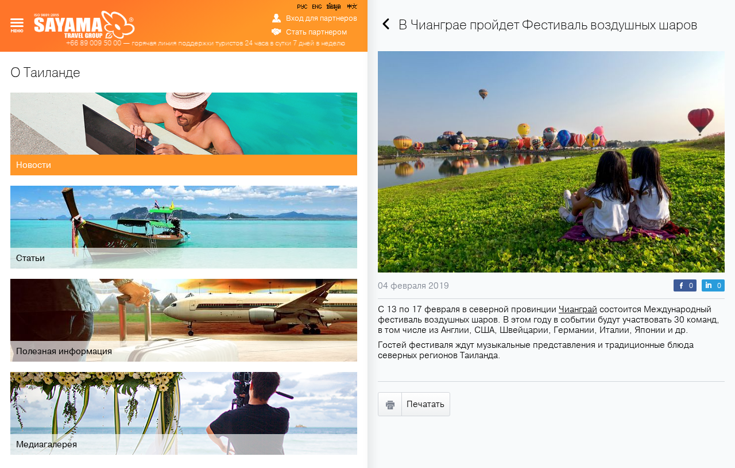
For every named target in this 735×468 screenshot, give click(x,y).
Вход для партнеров (321, 18)
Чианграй (578, 309)
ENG (316, 8)
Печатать (425, 404)
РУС (303, 8)
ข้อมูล (333, 8)
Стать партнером (316, 32)
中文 (351, 8)
